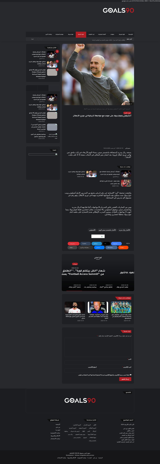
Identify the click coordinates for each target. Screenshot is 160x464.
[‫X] (89, 409)
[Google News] (98, 236)
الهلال (83, 431)
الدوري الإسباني (87, 425)
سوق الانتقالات (92, 437)
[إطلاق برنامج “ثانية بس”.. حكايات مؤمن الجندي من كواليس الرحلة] (52, 127)
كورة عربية (71, 34)
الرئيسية (131, 34)
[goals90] (118, 10)
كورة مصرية (122, 34)
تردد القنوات (92, 34)
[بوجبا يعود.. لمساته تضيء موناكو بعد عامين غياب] (126, 183)
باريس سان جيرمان (75, 431)
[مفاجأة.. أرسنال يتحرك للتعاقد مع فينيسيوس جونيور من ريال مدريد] (126, 173)
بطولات (112, 34)
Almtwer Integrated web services (84, 455)
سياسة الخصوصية (55, 433)
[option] (98, 272)
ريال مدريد (70, 434)
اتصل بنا (58, 430)
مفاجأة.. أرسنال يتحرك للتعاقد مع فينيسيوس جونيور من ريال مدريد (39, 54)
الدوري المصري (72, 428)
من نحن (58, 427)
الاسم (129, 359)
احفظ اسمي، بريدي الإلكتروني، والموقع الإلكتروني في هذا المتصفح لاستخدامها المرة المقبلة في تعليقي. (104, 375)
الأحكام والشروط (55, 435)
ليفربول (85, 437)
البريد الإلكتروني (126, 367)
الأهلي (94, 425)
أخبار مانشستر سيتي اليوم (107, 230)
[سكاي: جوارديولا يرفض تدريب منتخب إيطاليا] (91, 173)
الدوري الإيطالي (92, 428)
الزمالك (94, 431)
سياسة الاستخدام (55, 438)
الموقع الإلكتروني (92, 367)
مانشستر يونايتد (92, 440)
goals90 (72, 453)
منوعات (98, 264)
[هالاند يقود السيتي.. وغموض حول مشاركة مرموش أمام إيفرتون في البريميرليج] (121, 307)
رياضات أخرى (49, 34)
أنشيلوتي (91, 230)
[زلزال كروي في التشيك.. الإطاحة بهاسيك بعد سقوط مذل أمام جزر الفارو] (98, 307)
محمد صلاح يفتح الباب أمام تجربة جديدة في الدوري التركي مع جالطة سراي (75, 316)
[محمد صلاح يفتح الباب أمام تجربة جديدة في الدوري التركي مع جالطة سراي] (75, 307)
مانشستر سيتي (77, 437)
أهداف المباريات (102, 34)
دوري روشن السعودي (80, 434)
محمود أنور (127, 148)
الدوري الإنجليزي (77, 425)
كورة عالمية (81, 34)
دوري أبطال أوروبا (92, 434)
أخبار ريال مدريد (124, 230)
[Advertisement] (61, 17)
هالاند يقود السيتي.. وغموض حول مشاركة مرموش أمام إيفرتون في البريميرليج (121, 316)
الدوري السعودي (82, 428)
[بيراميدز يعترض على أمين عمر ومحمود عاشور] (52, 136)
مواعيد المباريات (59, 34)
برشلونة (66, 431)
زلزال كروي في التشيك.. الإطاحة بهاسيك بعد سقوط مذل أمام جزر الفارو (98, 316)
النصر (88, 431)
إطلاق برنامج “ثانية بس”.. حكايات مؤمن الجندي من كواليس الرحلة (108, 39)
